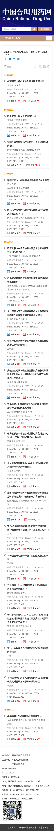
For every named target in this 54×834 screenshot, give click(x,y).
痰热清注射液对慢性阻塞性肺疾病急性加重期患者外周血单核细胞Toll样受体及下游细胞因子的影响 (27, 374)
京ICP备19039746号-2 (12, 777)
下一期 (16, 59)
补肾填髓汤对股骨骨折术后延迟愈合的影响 (27, 555)
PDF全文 (31, 101)
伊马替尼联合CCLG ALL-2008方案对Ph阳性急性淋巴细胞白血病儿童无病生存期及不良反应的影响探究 (27, 618)
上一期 (7, 59)
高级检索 (45, 29)
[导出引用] (35, 66)
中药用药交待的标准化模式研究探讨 (24, 81)
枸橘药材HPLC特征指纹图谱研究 (23, 716)
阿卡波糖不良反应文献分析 (20, 116)
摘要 (13, 101)
